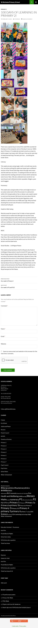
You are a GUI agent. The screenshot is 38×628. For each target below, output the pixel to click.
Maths (4, 499)
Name (3, 329)
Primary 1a (30, 502)
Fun (29, 493)
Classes (3, 420)
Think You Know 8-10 (7, 571)
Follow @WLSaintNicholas (8, 409)
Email (3, 336)
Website (3, 344)
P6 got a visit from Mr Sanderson (12, 604)
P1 (20, 499)
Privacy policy (22, 626)
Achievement (4, 493)
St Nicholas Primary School (10, 2)
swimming (18, 514)
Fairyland (26, 493)
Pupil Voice (4, 468)
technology (24, 514)
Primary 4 (3, 452)
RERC (31, 511)
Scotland (10, 514)
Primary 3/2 (15, 508)
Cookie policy (15, 626)
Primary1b (22, 505)
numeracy (14, 499)
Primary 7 (3, 462)
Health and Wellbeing (9, 496)
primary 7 (24, 511)
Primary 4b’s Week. (8, 598)
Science (4, 514)
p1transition (30, 499)
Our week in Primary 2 (7, 280)
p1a (24, 500)
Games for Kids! (5, 558)
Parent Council (5, 433)
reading (28, 511)
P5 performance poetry (9, 594)
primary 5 (6, 511)
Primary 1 (3, 442)
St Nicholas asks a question (8, 540)
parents (3, 436)
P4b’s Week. (6, 601)
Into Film (3, 530)
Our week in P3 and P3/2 (8, 286)
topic (29, 514)
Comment (4, 306)
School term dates (6, 537)
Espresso (3, 555)
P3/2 (8, 503)
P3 (6, 503)
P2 (34, 499)
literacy (31, 495)
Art (8, 493)
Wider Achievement (6, 474)
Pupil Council (4, 465)
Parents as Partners (6, 439)
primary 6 (16, 511)
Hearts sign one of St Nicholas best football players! (17, 607)
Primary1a (5, 505)
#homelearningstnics (5, 485)
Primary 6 (3, 458)
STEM (13, 514)
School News (4, 471)
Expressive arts (20, 493)
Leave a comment (27, 19)
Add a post (4, 583)
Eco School (4, 423)
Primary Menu (36, 2)
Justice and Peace (6, 426)
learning (24, 496)
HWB (20, 496)
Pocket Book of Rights (7, 533)
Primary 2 (4, 9)
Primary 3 (3, 449)
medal (8, 500)
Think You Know (5, 543)
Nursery (3, 429)
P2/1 (2, 503)
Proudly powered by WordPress (8, 615)
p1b (26, 500)
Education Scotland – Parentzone (10, 527)
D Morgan (17, 19)
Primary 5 (3, 455)
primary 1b (15, 505)
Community (13, 493)
